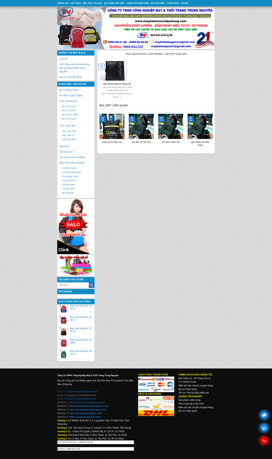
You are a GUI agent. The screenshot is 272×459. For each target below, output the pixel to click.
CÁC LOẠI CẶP (67, 126)
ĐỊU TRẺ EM (67, 193)
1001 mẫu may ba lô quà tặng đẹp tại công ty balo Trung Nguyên (74, 68)
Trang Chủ (62, 3)
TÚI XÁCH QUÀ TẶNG (71, 95)
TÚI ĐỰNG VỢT (69, 180)
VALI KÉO (64, 146)
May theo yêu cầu (92, 3)
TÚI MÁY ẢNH (68, 185)
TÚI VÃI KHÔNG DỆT (71, 172)
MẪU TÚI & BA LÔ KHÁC (72, 163)
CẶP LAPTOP (68, 135)
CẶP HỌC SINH (69, 139)
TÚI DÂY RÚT (68, 189)
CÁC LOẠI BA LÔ (68, 101)
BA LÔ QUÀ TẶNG (68, 90)
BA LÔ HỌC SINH (70, 114)
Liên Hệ (184, 3)
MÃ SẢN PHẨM (157, 3)
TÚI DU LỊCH (66, 152)
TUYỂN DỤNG (172, 3)
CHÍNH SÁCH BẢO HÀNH (138, 3)
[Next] (213, 132)
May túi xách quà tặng (70, 77)
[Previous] (99, 132)
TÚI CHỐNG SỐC (70, 176)
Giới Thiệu (75, 3)
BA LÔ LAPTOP (69, 110)
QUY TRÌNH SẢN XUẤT (114, 3)
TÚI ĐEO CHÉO (69, 168)
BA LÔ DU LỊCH (69, 106)
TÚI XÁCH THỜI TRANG (72, 157)
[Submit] (91, 285)
